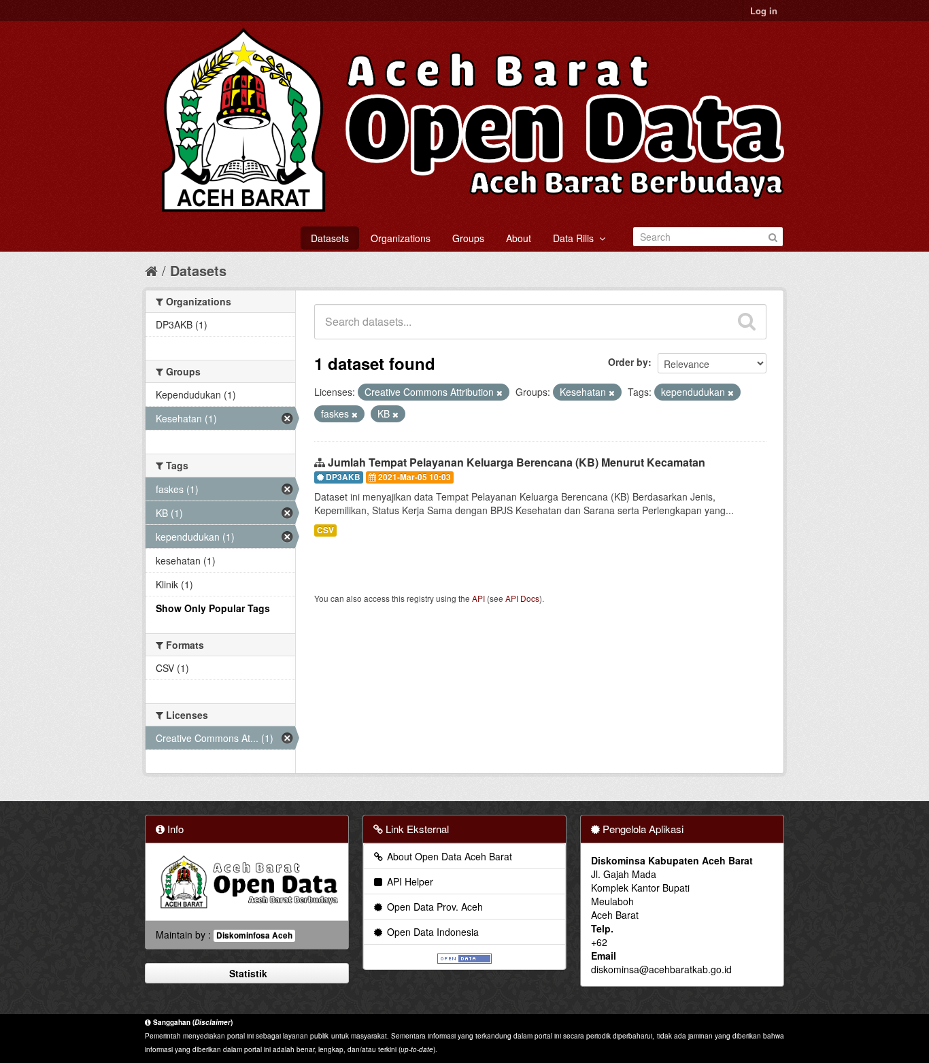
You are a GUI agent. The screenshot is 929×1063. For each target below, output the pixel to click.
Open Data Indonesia (431, 932)
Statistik (246, 973)
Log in (763, 10)
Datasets (330, 238)
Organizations (400, 238)
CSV (325, 530)
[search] (746, 321)
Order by (628, 362)
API (478, 598)
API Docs (522, 598)
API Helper (408, 881)
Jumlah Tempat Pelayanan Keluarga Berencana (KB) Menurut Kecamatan (516, 462)
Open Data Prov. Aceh (433, 906)
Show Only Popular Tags (213, 608)
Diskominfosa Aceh (254, 935)
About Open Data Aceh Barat (448, 856)
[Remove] (499, 392)
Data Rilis (576, 238)
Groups (468, 238)
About (518, 238)
